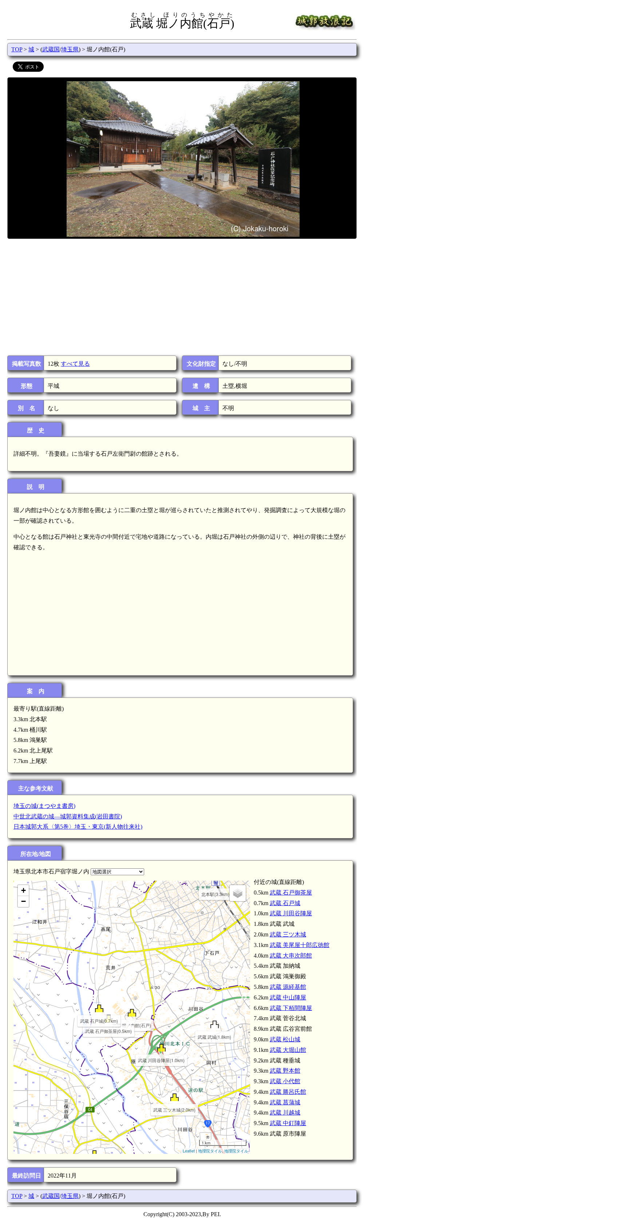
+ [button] (23, 890)
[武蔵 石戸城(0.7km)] (99, 1008)
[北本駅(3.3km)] (215, 881)
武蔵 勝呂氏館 (288, 1092)
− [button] (23, 901)
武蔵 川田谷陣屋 (291, 913)
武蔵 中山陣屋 (288, 997)
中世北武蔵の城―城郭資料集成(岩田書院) (67, 816)
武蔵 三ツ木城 (288, 934)
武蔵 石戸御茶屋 (291, 892)
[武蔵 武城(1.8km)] (214, 1024)
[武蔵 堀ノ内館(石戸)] (132, 1012)
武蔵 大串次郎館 (291, 955)
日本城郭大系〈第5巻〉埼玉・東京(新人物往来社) (77, 827)
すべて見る (75, 364)
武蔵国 (51, 49)
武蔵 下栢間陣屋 (291, 1008)
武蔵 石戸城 (285, 903)
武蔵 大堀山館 (288, 1050)
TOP (16, 49)
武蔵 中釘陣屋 (288, 1123)
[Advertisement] (181, 297)
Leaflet (189, 1151)
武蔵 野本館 (285, 1071)
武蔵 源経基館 (288, 987)
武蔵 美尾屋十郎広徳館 (299, 945)
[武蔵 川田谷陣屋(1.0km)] (161, 1047)
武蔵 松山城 (285, 1039)
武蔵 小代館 (285, 1081)
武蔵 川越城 (285, 1112)
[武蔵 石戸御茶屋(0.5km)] (108, 1018)
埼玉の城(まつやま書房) (44, 806)
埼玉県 (70, 49)
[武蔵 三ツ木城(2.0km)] (174, 1097)
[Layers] (238, 893)
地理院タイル (210, 1151)
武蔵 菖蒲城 (285, 1102)
